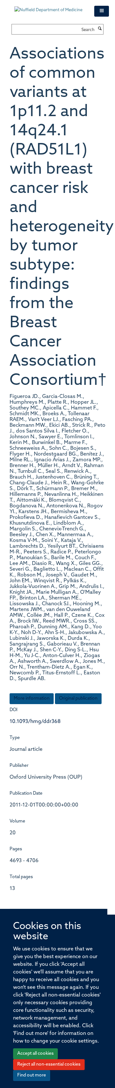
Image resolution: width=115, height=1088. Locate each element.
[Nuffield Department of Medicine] (49, 7)
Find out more (31, 1075)
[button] (101, 11)
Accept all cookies (35, 1053)
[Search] (99, 29)
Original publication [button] (78, 698)
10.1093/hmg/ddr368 (35, 721)
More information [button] (32, 698)
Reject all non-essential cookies (48, 1064)
